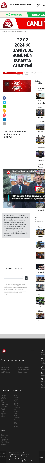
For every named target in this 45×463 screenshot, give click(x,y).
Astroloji (3, 444)
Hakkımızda (5, 367)
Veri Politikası (5, 372)
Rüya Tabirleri (5, 442)
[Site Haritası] (24, 360)
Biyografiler (5, 440)
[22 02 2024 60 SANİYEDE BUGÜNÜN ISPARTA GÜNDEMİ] (17, 86)
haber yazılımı (4, 458)
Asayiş (3, 409)
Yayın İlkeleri (5, 370)
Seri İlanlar (17, 420)
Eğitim (3, 416)
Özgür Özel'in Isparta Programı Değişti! (41, 112)
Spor (2, 411)
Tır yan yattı (39, 287)
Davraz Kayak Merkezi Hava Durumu (3, 399)
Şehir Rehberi (16, 423)
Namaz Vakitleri (16, 404)
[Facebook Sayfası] (2, 360)
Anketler (4, 437)
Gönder (27, 278)
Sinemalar (17, 417)
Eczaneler (17, 407)
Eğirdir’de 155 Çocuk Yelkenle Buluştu (41, 126)
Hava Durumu (16, 396)
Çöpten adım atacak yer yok (40, 316)
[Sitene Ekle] (27, 360)
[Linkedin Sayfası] (16, 360)
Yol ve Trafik (16, 400)
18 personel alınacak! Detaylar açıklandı (41, 267)
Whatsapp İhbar (23, 370)
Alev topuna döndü (40, 255)
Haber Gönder (22, 372)
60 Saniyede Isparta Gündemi (17, 32)
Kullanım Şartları (23, 367)
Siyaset (3, 413)
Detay (25, 461)
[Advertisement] (17, 155)
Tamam (33, 461)
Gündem (4, 407)
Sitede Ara (4, 435)
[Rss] (20, 360)
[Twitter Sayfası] (5, 360)
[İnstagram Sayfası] (9, 360)
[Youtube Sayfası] (13, 360)
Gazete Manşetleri (17, 427)
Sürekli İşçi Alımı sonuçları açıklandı (41, 205)
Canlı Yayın (4, 404)
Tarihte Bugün (16, 414)
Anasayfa (5, 32)
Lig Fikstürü (16, 410)
